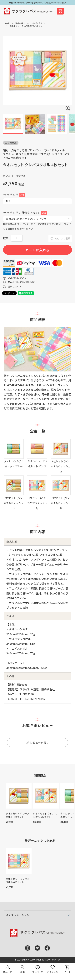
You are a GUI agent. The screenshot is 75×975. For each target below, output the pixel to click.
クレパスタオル (37, 23)
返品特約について (17, 277)
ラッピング (13, 194)
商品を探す (20, 23)
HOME (6, 23)
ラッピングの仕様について (24, 212)
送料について (15, 286)
